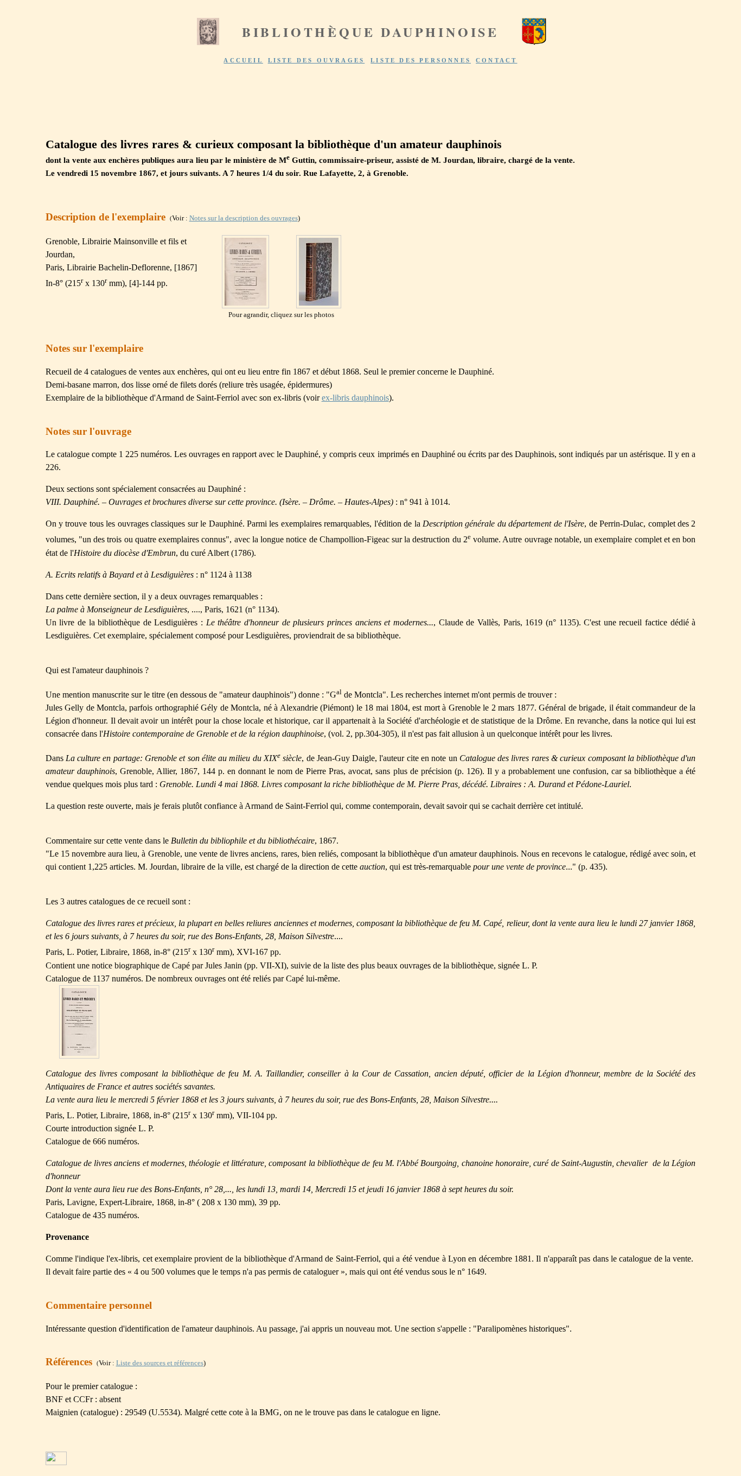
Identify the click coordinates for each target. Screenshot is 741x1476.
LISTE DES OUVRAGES (316, 60)
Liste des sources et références (159, 1363)
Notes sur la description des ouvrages (243, 218)
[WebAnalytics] (56, 1462)
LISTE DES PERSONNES (420, 60)
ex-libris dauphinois (355, 397)
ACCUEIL (243, 60)
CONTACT (496, 60)
